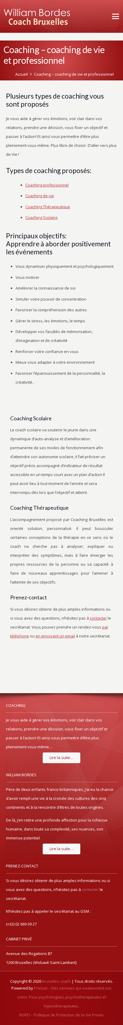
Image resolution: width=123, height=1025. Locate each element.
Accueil (21, 74)
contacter (90, 889)
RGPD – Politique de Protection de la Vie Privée (61, 1015)
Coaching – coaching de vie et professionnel (74, 74)
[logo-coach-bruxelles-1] (37, 16)
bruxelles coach (56, 981)
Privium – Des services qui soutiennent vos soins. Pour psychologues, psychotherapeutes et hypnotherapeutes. (64, 997)
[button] (114, 16)
